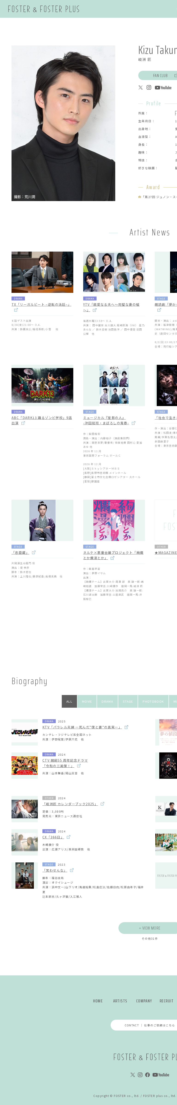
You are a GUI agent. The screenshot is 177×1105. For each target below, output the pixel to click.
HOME (98, 1000)
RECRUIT (167, 1000)
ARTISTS (120, 1000)
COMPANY (144, 1000)
